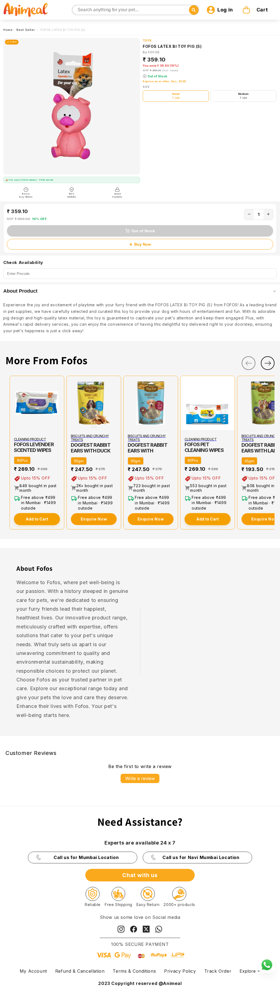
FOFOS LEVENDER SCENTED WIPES (34, 447)
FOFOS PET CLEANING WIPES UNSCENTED (204, 450)
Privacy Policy (180, 971)
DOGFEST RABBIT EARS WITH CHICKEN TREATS (147, 450)
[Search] (76, 10)
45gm (249, 461)
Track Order (218, 971)
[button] (256, 10)
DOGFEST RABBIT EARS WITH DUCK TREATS (90, 450)
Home (7, 30)
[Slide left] (248, 363)
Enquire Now (94, 519)
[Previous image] (72, 403)
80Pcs (22, 460)
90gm (79, 461)
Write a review (140, 778)
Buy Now (142, 244)
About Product (20, 291)
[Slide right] (268, 363)
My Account (33, 971)
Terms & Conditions (134, 971)
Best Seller (26, 30)
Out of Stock (143, 231)
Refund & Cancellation (80, 971)
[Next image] (115, 403)
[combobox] (135, 10)
